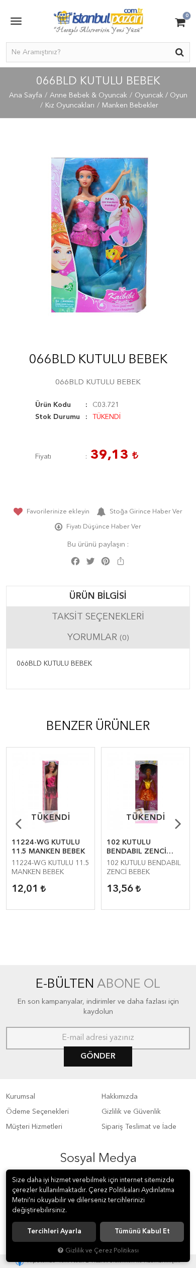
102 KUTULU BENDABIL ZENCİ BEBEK (136, 847)
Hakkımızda (120, 1096)
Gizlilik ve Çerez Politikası (102, 1250)
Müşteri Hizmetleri (34, 1126)
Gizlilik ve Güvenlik (131, 1111)
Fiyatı (43, 456)
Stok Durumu (57, 416)
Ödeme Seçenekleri (37, 1111)
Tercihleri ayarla (54, 1231)
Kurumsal (20, 1096)
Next (178, 823)
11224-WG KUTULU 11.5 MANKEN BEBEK (48, 847)
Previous (18, 823)
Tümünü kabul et (142, 1231)
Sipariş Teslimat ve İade (139, 1126)
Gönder (98, 1056)
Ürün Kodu (53, 404)
